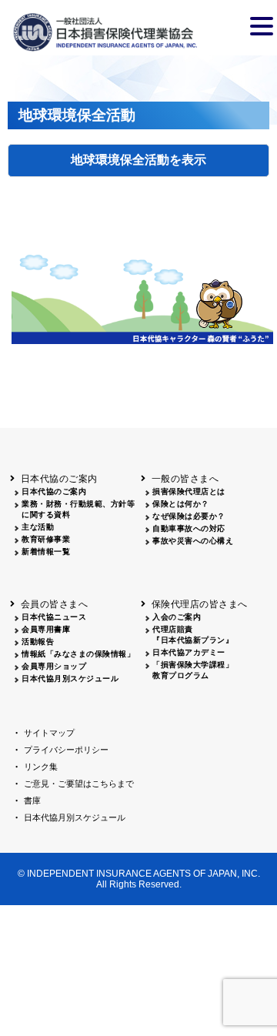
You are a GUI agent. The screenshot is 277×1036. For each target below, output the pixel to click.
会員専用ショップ (54, 666)
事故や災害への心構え (192, 540)
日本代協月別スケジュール (70, 678)
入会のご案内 (176, 617)
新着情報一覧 (46, 551)
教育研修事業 (46, 539)
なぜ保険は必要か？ (188, 516)
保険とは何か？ (180, 504)
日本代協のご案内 (54, 491)
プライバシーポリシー (66, 749)
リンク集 (41, 766)
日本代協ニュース (54, 617)
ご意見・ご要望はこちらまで (79, 783)
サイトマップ (49, 732)
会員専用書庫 (46, 629)
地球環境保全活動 (120, 159)
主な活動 (38, 527)
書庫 (32, 800)
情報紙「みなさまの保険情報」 (78, 654)
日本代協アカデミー (188, 652)
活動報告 (38, 641)
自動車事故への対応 (188, 528)
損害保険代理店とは (188, 491)
